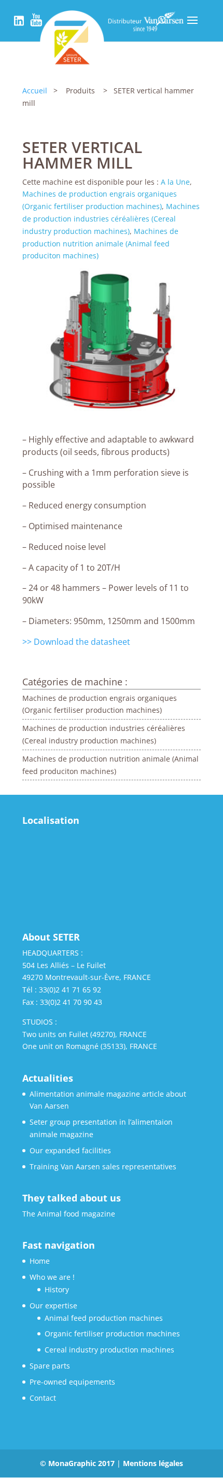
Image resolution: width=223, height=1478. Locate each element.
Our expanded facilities (70, 1150)
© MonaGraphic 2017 (78, 1463)
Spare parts (50, 1366)
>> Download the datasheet (76, 641)
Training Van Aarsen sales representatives (103, 1166)
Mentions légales (153, 1463)
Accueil (34, 90)
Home (40, 1261)
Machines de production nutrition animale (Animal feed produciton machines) (100, 243)
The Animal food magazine (68, 1214)
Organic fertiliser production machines (112, 1333)
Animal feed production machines (104, 1318)
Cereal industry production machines (109, 1350)
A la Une (175, 182)
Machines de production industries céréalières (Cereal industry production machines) (111, 218)
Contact (43, 1398)
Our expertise (53, 1305)
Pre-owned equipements (72, 1382)
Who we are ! (52, 1277)
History (57, 1289)
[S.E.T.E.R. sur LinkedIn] (18, 25)
